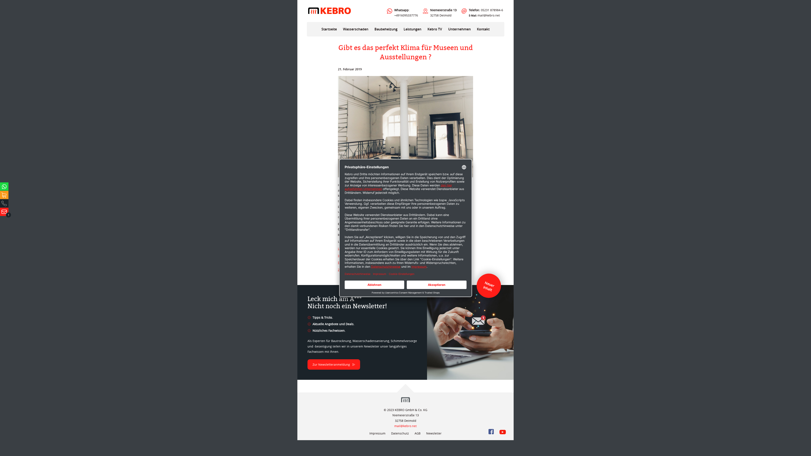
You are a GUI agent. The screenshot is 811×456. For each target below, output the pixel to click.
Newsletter (434, 433)
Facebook (491, 431)
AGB (417, 433)
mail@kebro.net (489, 15)
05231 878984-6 (486, 10)
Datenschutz (400, 433)
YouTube (502, 431)
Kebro (329, 11)
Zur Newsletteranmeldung (331, 364)
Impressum (377, 433)
